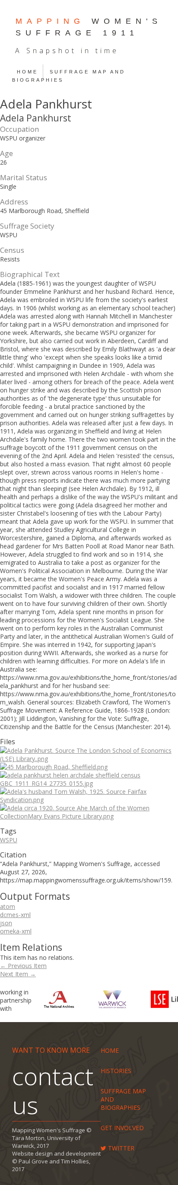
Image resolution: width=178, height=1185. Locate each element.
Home (27, 71)
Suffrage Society (27, 226)
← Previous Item (23, 966)
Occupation (19, 129)
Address (14, 202)
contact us (52, 1090)
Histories (116, 1071)
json (6, 923)
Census (12, 250)
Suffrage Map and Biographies (68, 76)
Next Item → (18, 974)
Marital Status (23, 177)
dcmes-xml (15, 915)
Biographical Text (30, 274)
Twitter (120, 1148)
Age (6, 153)
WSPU (8, 840)
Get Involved (122, 1128)
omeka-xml (16, 931)
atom (7, 906)
